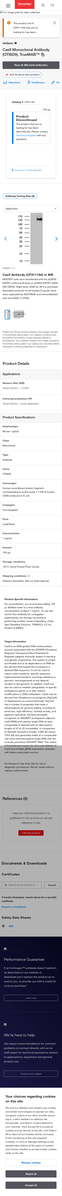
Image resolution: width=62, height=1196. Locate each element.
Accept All (31, 1185)
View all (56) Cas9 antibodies (31, 65)
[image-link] (31, 238)
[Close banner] (54, 23)
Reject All (31, 1173)
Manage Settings (31, 1162)
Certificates (38, 82)
